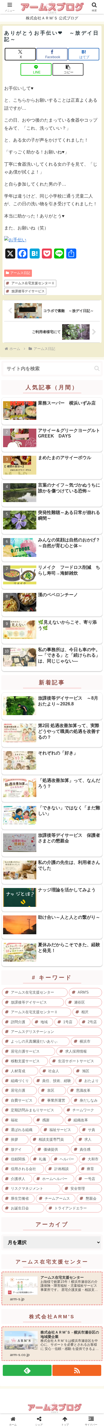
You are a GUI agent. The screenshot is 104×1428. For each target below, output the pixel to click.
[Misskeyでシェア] (86, 1376)
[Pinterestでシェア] (28, 1406)
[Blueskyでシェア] (63, 1376)
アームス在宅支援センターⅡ (33, 283)
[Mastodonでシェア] (40, 1376)
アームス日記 (20, 273)
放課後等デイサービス (28, 291)
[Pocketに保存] (63, 1391)
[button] (67, 69)
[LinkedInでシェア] (52, 1406)
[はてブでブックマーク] (40, 1391)
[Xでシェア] (17, 1376)
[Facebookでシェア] (17, 1391)
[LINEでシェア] (86, 1391)
